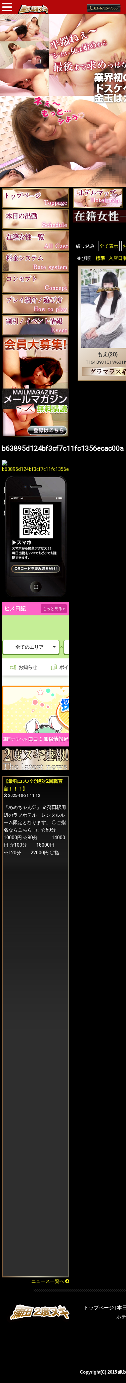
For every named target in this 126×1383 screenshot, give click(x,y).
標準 (100, 258)
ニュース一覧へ (48, 1281)
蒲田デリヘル (15, 739)
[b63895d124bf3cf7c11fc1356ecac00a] (35, 469)
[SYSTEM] (35, 261)
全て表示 (108, 246)
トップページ (99, 1308)
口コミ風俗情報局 (48, 739)
